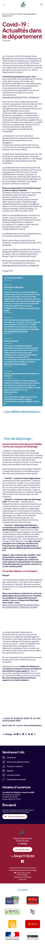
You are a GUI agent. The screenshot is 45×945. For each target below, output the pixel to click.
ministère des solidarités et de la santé (21, 330)
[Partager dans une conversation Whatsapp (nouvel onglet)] (31, 734)
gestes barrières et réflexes (15, 364)
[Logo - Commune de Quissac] (23, 4)
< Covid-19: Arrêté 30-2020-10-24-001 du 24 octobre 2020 (21, 719)
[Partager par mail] (14, 734)
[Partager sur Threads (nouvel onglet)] (20, 734)
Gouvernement (19, 329)
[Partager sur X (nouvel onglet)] (26, 734)
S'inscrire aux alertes (16, 816)
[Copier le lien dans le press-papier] (34, 734)
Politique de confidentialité (22, 877)
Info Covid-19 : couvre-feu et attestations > (22, 725)
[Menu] (4, 5)
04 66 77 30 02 (24, 856)
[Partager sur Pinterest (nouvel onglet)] (29, 734)
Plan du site (22, 879)
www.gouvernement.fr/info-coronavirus (20, 97)
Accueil (5, 14)
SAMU (29, 401)
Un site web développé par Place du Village (22, 870)
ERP (34, 204)
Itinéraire (23, 844)
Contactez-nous (22, 849)
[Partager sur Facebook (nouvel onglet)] (17, 734)
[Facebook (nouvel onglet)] (23, 861)
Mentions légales (22, 875)
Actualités (12, 14)
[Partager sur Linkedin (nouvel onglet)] (23, 734)
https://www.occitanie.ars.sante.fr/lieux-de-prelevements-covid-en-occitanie (21, 606)
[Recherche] (41, 5)
